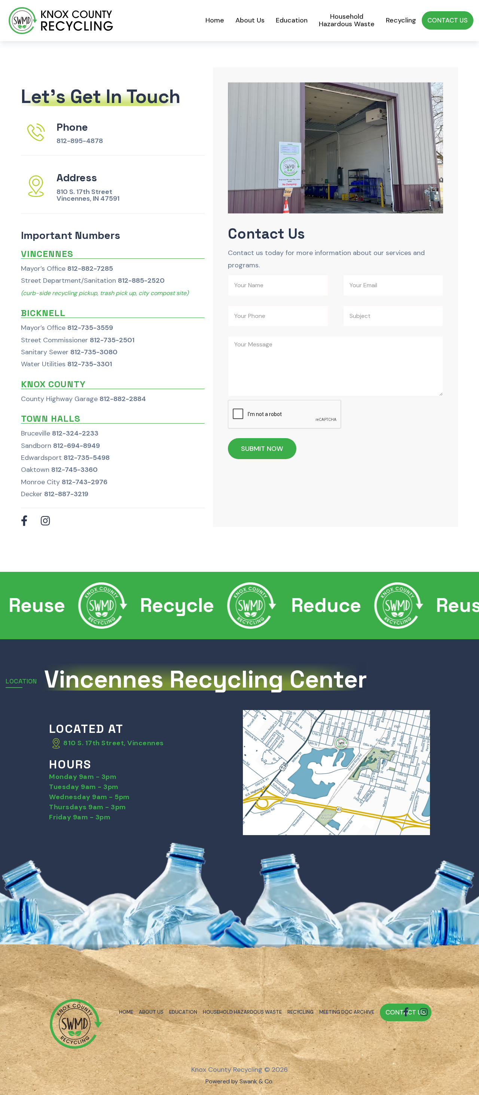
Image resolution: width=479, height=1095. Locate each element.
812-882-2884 (123, 398)
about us (151, 1012)
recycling (300, 1012)
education (183, 1012)
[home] (62, 20)
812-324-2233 (75, 433)
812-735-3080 (94, 352)
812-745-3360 (74, 469)
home (126, 1012)
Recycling (401, 20)
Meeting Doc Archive (346, 1012)
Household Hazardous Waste (347, 20)
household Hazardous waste (242, 1012)
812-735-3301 (89, 364)
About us (250, 20)
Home (214, 20)
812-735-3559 (90, 327)
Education (292, 20)
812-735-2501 (112, 340)
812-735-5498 (87, 457)
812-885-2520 (141, 280)
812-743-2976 (84, 481)
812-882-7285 (90, 268)
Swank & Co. (257, 1081)
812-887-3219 (66, 493)
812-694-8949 (76, 445)
